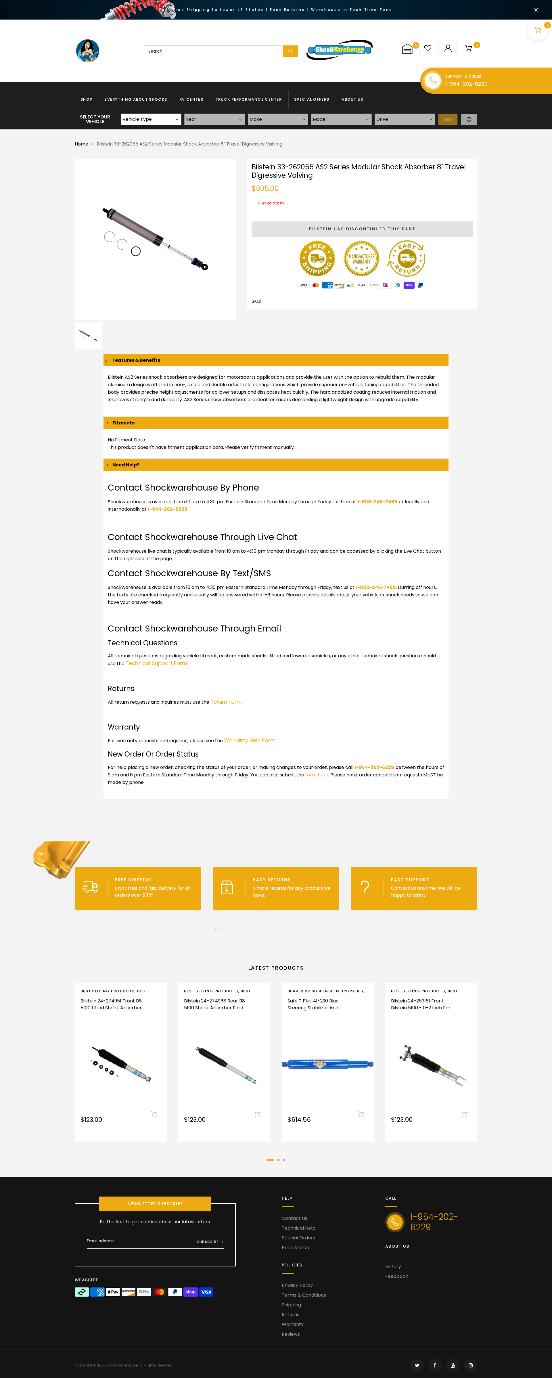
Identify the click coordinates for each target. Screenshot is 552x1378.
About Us (352, 99)
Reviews (291, 1334)
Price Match (295, 1247)
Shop (86, 99)
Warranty (293, 1324)
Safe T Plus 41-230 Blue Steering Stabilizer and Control (313, 1008)
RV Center (191, 99)
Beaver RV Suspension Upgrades (325, 991)
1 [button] (270, 1160)
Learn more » (170, 895)
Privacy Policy (297, 1285)
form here (316, 775)
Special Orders (298, 1238)
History (393, 1266)
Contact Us (294, 1218)
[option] (155, 239)
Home (81, 144)
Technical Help (298, 1228)
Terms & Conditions (304, 1295)
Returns (290, 1314)
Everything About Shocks (136, 99)
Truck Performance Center (249, 99)
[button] (407, 49)
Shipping (291, 1305)
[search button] (290, 51)
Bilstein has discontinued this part (362, 229)
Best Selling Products (107, 991)
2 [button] (278, 1160)
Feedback (396, 1276)
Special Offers (311, 99)
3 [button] (284, 1160)
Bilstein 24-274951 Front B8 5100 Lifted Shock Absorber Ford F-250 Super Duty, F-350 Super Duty (111, 1011)
